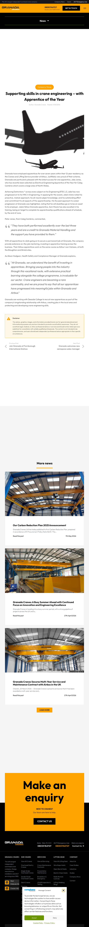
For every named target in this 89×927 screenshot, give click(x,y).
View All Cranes (26, 861)
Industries (73, 869)
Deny (55, 918)
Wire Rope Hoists (59, 865)
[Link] (7, 882)
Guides (72, 873)
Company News (75, 877)
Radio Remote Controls (58, 878)
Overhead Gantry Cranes (27, 866)
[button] (63, 890)
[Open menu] (85, 8)
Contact (72, 881)
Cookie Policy (38, 923)
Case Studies (74, 865)
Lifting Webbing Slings (59, 883)
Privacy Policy (49, 923)
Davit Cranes (25, 882)
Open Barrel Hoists (60, 869)
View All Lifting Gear (61, 861)
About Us (73, 861)
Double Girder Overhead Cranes (27, 878)
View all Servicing (43, 861)
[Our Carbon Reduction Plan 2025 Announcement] (44, 509)
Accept (34, 918)
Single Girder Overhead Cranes (27, 872)
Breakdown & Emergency (41, 878)
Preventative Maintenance (41, 872)
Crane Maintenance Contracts (44, 866)
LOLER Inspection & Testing (43, 883)
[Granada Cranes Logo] (10, 8)
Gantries (24, 886)
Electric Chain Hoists (61, 873)
